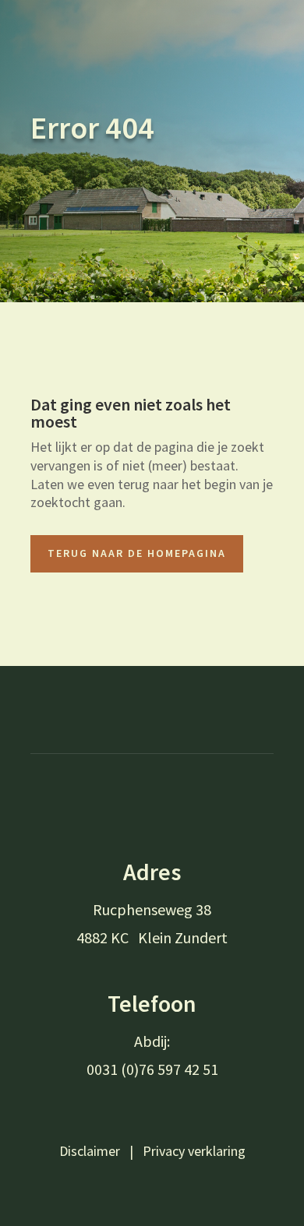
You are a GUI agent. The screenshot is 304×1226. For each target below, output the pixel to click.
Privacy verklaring (194, 1151)
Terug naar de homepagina (137, 553)
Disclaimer (89, 1151)
